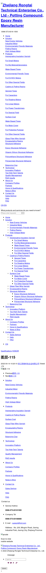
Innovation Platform (13, 170)
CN (2, 205)
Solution (8, 38)
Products (8, 53)
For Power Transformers (14, 108)
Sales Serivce (10, 196)
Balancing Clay (11, 165)
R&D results (10, 178)
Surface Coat (10, 117)
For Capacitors (11, 95)
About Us (9, 180)
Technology (10, 167)
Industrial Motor (11, 43)
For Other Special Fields (15, 82)
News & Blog (10, 190)
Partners (8, 185)
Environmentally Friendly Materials (19, 46)
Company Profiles (12, 183)
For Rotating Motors (13, 99)
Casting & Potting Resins (15, 86)
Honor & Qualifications (14, 188)
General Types (11, 91)
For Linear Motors (12, 104)
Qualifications (6, 351)
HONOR (15, 351)
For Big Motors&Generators (16, 65)
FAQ (7, 201)
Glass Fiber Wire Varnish (15, 138)
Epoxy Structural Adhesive (15, 148)
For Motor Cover (11, 125)
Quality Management (13, 175)
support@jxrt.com (19, 523)
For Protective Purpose (14, 130)
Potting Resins (11, 48)
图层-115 (16, 373)
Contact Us (9, 193)
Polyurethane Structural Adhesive (18, 156)
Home (7, 36)
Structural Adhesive (13, 143)
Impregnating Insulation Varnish (17, 56)
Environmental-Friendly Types (17, 73)
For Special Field (12, 112)
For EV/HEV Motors (13, 78)
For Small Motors (12, 60)
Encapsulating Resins (14, 141)
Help (7, 198)
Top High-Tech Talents (14, 173)
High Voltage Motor (13, 51)
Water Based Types (13, 69)
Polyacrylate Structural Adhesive (18, 161)
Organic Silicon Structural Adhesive (19, 152)
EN (5, 205)
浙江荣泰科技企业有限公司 (28, 363)
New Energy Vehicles (13, 41)
